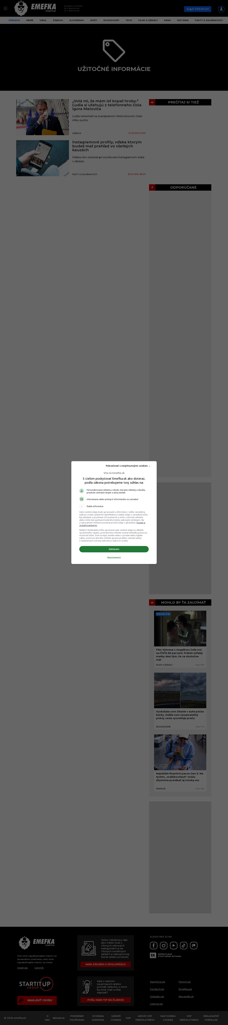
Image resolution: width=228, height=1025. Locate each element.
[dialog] (114, 512)
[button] (114, 506)
